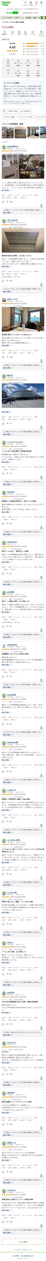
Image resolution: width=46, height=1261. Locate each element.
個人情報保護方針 (27, 1256)
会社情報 (16, 1256)
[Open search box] (4, 111)
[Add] (41, 23)
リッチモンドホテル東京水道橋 (13, 22)
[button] (8, 132)
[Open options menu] (43, 146)
